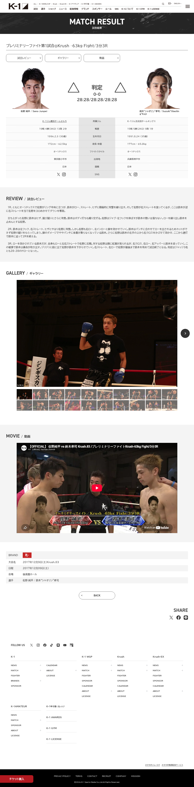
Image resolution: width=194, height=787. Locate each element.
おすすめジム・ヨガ (152, 765)
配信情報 (74, 9)
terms (78, 776)
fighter (15, 675)
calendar (51, 665)
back (97, 595)
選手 (43, 9)
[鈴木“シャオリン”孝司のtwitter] (130, 174)
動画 (101, 58)
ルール (108, 9)
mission (135, 776)
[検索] (164, 3)
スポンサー (97, 9)
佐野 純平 (28, 580)
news (14, 665)
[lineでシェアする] (185, 617)
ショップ (52, 9)
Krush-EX (63, 4)
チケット (16, 779)
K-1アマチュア (74, 4)
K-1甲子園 (85, 4)
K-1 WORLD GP (44, 4)
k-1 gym (51, 728)
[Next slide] (185, 333)
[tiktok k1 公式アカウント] (51, 645)
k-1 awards (54, 717)
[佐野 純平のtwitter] (58, 174)
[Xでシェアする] (171, 617)
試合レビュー (24, 58)
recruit (106, 776)
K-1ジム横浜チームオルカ (54, 121)
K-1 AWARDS (97, 4)
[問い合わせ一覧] (170, 3)
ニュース (63, 9)
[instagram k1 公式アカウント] (38, 645)
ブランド (85, 9)
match (14, 670)
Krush (55, 4)
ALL (35, 4)
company (121, 776)
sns (117, 9)
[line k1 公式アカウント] (58, 645)
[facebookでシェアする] (178, 617)
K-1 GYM (140, 9)
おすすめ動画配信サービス (172, 765)
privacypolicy (62, 776)
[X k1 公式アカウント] (31, 645)
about (50, 670)
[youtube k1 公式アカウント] (65, 645)
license (50, 675)
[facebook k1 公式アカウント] (45, 645)
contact (92, 776)
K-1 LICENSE (153, 9)
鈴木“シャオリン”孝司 (47, 580)
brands (15, 681)
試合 (36, 9)
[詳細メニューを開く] (187, 6)
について (127, 9)
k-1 (55, 706)
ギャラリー (63, 58)
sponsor (16, 686)
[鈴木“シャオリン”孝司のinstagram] (135, 174)
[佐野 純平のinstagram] (64, 174)
